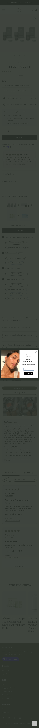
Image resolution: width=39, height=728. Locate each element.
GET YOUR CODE (28, 373)
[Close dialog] (36, 352)
